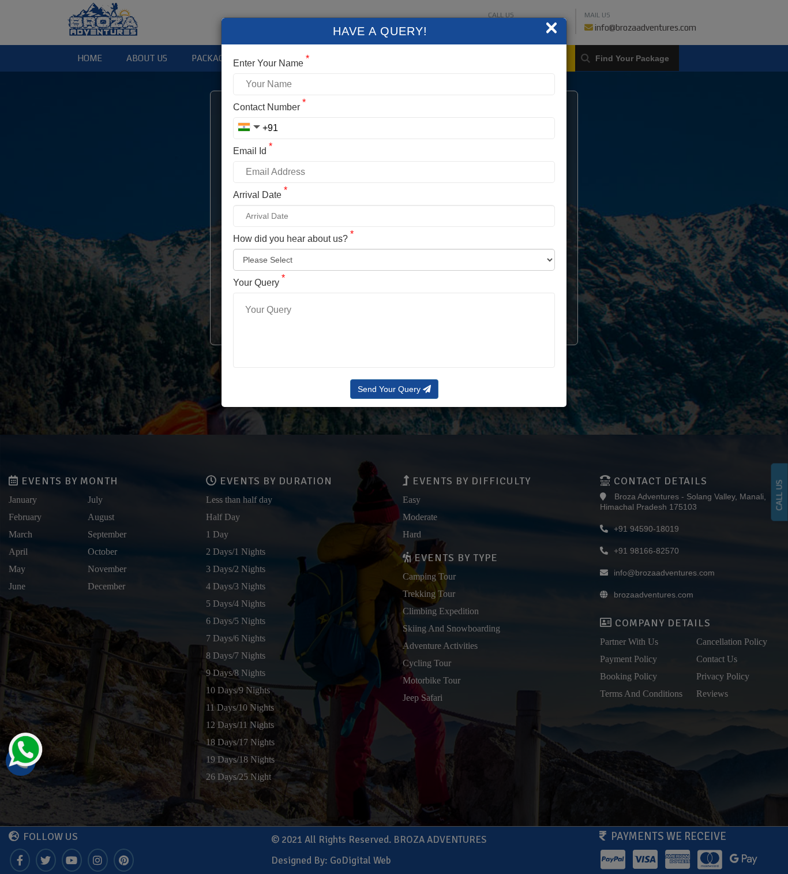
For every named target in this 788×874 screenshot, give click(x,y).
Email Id (252, 151)
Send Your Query (390, 389)
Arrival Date (260, 195)
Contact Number (269, 107)
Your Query (259, 282)
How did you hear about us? (293, 239)
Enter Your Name (271, 63)
